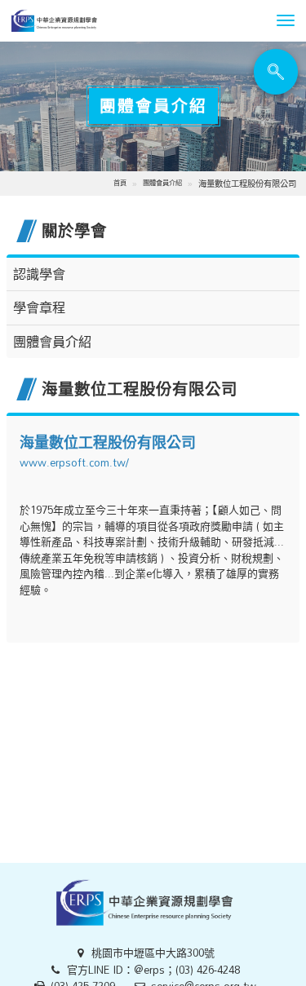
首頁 (119, 182)
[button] (285, 20)
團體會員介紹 (162, 182)
